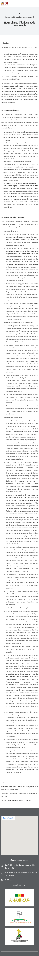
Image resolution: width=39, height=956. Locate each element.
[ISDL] (4, 3)
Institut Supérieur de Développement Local (19, 17)
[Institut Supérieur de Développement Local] (19, 13)
